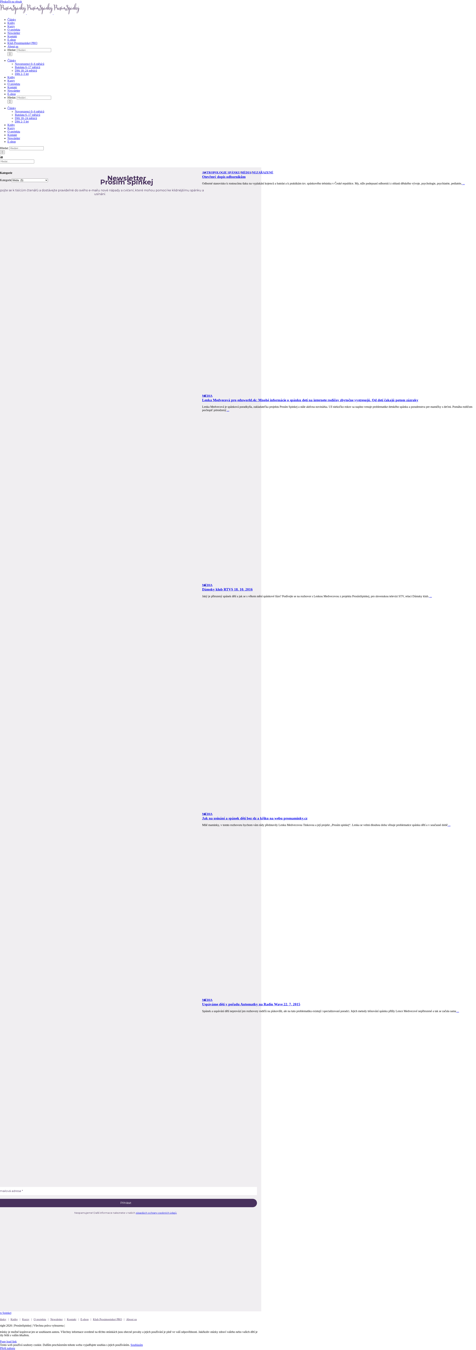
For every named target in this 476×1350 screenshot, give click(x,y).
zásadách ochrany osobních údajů (156, 1212)
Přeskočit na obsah (11, 1)
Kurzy (25, 1319)
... (463, 183)
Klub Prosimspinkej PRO (107, 1319)
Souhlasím (137, 1344)
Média (246, 172)
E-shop (85, 1319)
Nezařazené (262, 172)
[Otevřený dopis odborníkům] (339, 290)
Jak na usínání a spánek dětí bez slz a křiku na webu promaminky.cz (254, 818)
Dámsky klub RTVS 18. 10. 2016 (227, 589)
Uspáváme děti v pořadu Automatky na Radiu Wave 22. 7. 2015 (251, 1004)
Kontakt (71, 1319)
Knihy (14, 1319)
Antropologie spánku (221, 172)
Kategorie (6, 180)
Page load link (8, 1341)
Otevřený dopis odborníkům (224, 177)
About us (131, 1319)
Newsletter (56, 1319)
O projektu (40, 1319)
